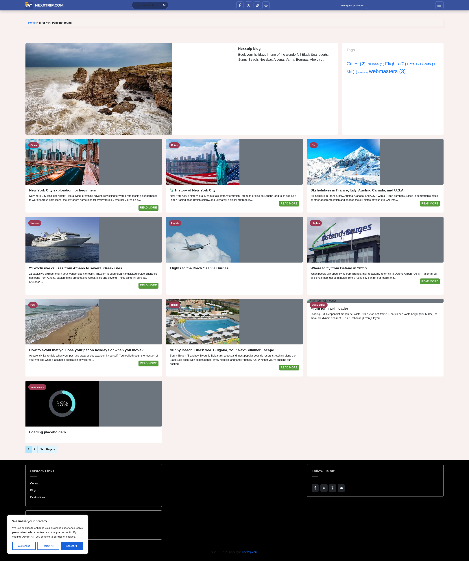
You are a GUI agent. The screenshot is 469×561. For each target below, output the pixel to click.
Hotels (415, 64)
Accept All (71, 545)
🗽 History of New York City (193, 190)
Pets (430, 64)
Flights (395, 63)
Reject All (48, 545)
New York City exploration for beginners (62, 190)
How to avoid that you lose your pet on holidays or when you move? (86, 350)
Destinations (37, 497)
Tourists (363, 72)
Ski (352, 72)
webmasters (387, 71)
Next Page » (47, 449)
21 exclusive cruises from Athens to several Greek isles (75, 268)
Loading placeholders (47, 432)
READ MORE (148, 207)
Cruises (375, 64)
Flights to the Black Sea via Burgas (199, 268)
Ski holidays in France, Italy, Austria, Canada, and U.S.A (357, 190)
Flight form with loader (329, 308)
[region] (47, 534)
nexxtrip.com (250, 551)
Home (32, 22)
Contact (35, 483)
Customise (24, 545)
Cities (356, 63)
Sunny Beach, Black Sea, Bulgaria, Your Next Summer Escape (222, 350)
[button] (239, 5)
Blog (33, 490)
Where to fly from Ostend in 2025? (339, 268)
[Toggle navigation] (439, 5)
